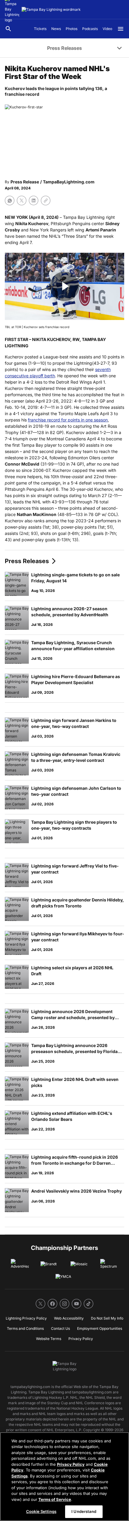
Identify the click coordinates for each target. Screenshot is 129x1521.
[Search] (8, 28)
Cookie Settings (41, 1511)
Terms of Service (54, 1499)
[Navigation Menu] (120, 28)
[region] (64, 1476)
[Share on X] (21, 200)
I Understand (83, 1511)
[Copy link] (45, 200)
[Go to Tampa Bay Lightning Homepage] (51, 9)
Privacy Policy (71, 1464)
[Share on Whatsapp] (9, 200)
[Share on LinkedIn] (33, 200)
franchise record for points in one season (68, 419)
